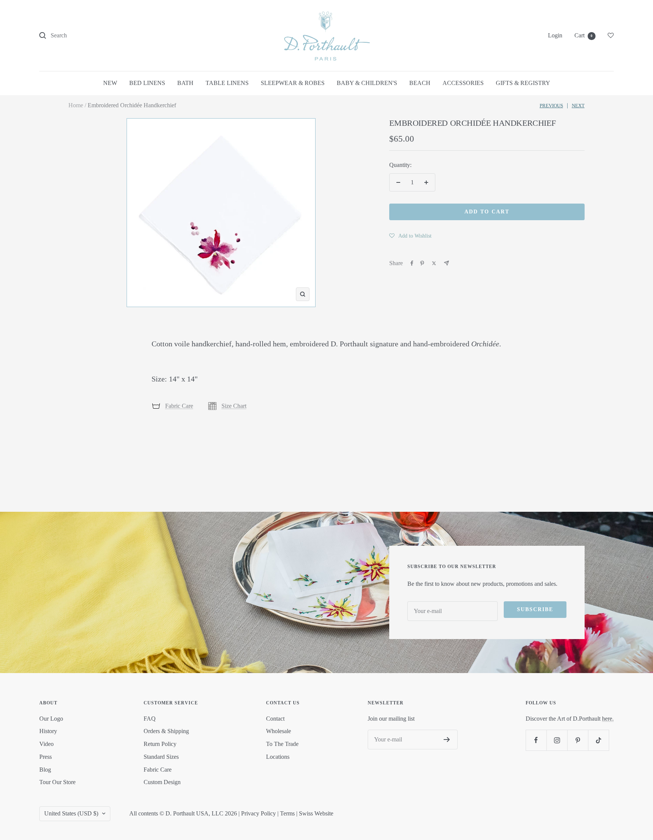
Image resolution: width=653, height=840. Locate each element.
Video (46, 744)
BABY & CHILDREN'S (367, 83)
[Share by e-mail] (446, 263)
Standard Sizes (161, 757)
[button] (410, 235)
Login (555, 35)
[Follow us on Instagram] (556, 740)
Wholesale (278, 731)
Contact (275, 718)
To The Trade (282, 744)
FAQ (150, 718)
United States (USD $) (71, 813)
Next (578, 105)
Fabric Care (179, 406)
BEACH (419, 83)
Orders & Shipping (166, 731)
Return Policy (160, 744)
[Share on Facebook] (411, 263)
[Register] (447, 739)
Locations (277, 757)
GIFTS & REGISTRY (523, 83)
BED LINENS (147, 83)
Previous (551, 105)
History (48, 731)
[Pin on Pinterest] (422, 263)
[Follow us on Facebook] (536, 740)
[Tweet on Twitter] (434, 263)
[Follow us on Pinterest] (577, 740)
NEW (110, 83)
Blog (45, 769)
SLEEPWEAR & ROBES (293, 83)
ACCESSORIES (463, 83)
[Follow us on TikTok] (598, 740)
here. (608, 718)
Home (75, 105)
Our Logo (51, 718)
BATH (185, 83)
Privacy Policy (258, 813)
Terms (287, 813)
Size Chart (233, 406)
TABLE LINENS (227, 83)
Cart (583, 35)
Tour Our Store (57, 782)
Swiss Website (316, 813)
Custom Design (162, 782)
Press (45, 757)
